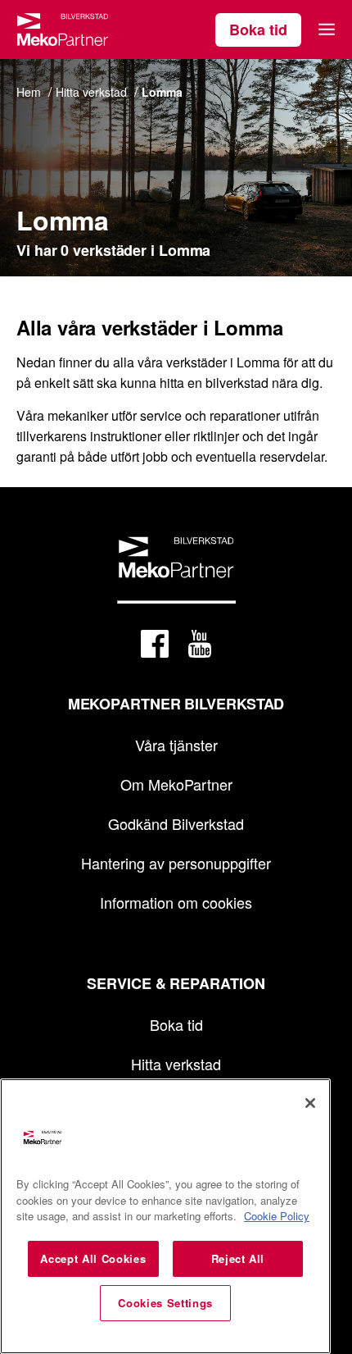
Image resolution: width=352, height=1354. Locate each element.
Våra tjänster (176, 744)
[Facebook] (155, 646)
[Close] (310, 1103)
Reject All (238, 1258)
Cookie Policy (276, 1216)
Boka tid (258, 29)
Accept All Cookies (93, 1258)
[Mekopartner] (62, 29)
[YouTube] (199, 646)
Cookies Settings (165, 1303)
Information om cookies (176, 902)
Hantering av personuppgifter (176, 862)
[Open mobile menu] (327, 30)
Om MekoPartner (176, 784)
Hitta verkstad (176, 1063)
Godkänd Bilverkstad (176, 823)
